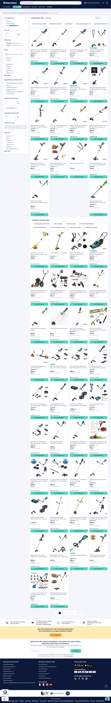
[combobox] (100, 18)
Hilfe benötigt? (6, 669)
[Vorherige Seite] (57, 613)
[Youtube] (83, 678)
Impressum (28, 701)
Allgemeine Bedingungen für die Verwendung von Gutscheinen (19, 682)
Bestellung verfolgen (8, 664)
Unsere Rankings (43, 669)
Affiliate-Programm (8, 680)
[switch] (5, 699)
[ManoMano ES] (51, 684)
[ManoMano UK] (47, 684)
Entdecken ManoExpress (45, 678)
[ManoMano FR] (40, 684)
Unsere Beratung (43, 664)
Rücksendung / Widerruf (9, 666)
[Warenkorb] (107, 3)
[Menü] (8, 690)
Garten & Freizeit (12, 13)
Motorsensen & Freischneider (33, 13)
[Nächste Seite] (81, 613)
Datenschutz (35, 701)
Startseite (5, 13)
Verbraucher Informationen (82, 701)
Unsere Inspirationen (44, 673)
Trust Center (43, 701)
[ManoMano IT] (43, 684)
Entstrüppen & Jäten (21, 13)
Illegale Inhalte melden (9, 673)
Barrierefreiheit (100, 701)
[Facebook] (79, 678)
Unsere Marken (42, 671)
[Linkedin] (75, 678)
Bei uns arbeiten (7, 678)
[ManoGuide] (107, 699)
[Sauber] (80, 3)
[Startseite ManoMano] (10, 3)
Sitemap (22, 701)
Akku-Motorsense (44, 13)
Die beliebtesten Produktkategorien (48, 666)
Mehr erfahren (70, 656)
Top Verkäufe (42, 676)
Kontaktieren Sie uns (8, 671)
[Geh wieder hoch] (106, 686)
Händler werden (7, 676)
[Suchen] (22, 3)
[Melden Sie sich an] (103, 3)
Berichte (92, 701)
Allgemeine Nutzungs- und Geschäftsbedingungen (61, 701)
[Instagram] (86, 678)
